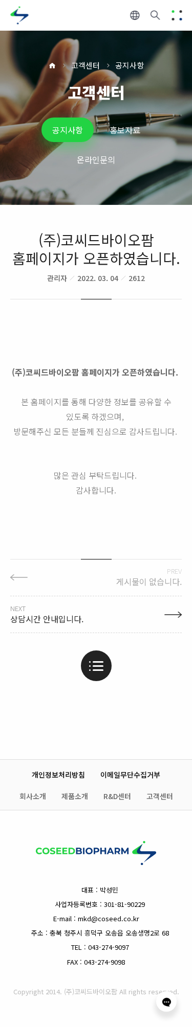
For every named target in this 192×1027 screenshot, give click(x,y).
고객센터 (85, 65)
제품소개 (74, 796)
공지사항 (129, 65)
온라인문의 (96, 159)
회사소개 (32, 796)
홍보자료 (125, 130)
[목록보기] (96, 665)
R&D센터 (117, 796)
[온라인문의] (166, 1001)
